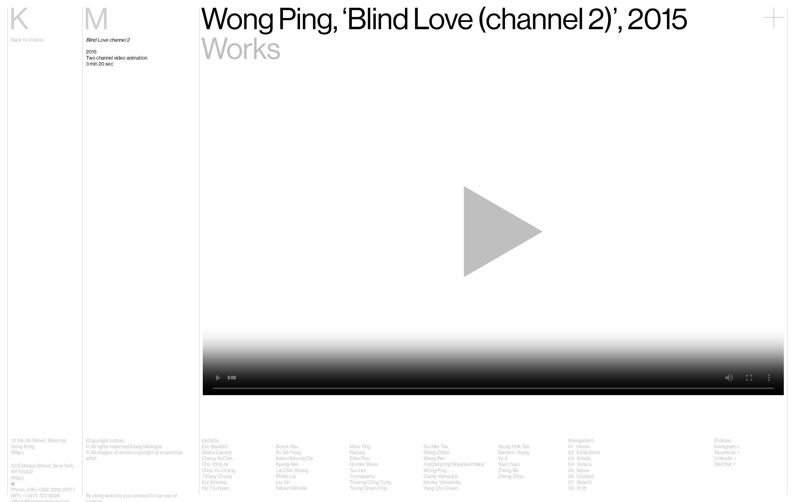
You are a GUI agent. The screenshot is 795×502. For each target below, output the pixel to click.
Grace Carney (217, 452)
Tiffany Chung (217, 476)
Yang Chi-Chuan (440, 488)
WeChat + (724, 464)
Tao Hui (358, 470)
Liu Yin (283, 482)
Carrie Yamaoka (440, 476)
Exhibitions (588, 452)
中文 (582, 488)
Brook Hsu (287, 446)
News (583, 470)
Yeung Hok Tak (513, 446)
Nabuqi (357, 452)
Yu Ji (503, 458)
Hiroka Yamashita (442, 482)
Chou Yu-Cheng (219, 470)
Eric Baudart (215, 446)
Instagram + (727, 446)
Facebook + (727, 452)
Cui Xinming (214, 482)
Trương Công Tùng (370, 482)
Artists (584, 458)
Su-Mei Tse (436, 446)
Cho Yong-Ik (215, 464)
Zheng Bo (508, 470)
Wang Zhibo (436, 452)
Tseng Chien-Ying (368, 488)
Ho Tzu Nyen (215, 488)
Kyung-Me (287, 464)
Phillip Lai (286, 476)
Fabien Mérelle (291, 488)
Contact (585, 476)
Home (583, 446)
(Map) (17, 478)
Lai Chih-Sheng (292, 470)
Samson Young (514, 452)
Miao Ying (360, 446)
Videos (584, 464)
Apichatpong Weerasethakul (454, 464)
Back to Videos (27, 40)
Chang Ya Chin (217, 458)
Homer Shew (364, 464)
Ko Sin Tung (288, 452)
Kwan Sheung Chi (294, 458)
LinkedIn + (725, 458)
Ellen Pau (359, 458)
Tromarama (362, 476)
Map (17, 452)
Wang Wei (434, 458)
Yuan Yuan (509, 464)
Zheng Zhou (511, 476)
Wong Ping (435, 470)
